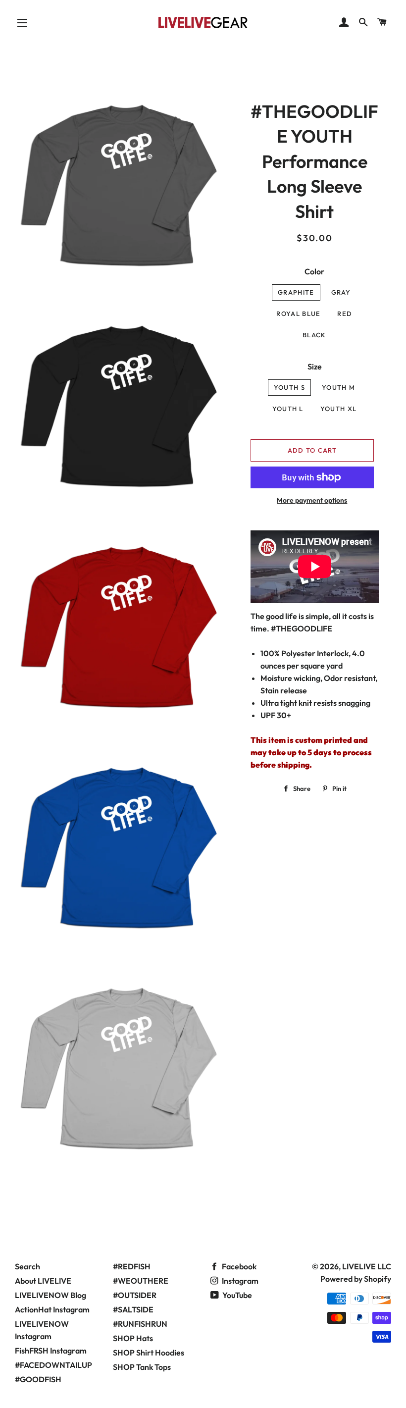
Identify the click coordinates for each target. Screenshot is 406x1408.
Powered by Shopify (355, 1279)
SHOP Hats (133, 1338)
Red (344, 313)
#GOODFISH (38, 1379)
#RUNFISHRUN (140, 1324)
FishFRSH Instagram (51, 1351)
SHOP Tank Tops (142, 1367)
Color (314, 271)
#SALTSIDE (133, 1309)
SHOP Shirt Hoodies (148, 1352)
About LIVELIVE (43, 1281)
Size (314, 366)
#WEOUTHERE (140, 1281)
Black (314, 335)
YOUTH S (289, 387)
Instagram (239, 1281)
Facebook (238, 1266)
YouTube (236, 1295)
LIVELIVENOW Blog (50, 1295)
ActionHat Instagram (52, 1309)
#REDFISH (132, 1266)
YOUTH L (288, 409)
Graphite (296, 292)
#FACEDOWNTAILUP (53, 1365)
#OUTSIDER (134, 1295)
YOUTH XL (338, 409)
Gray (341, 292)
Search (27, 1266)
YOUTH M (338, 387)
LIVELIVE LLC (366, 1266)
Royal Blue (298, 313)
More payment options (312, 500)
